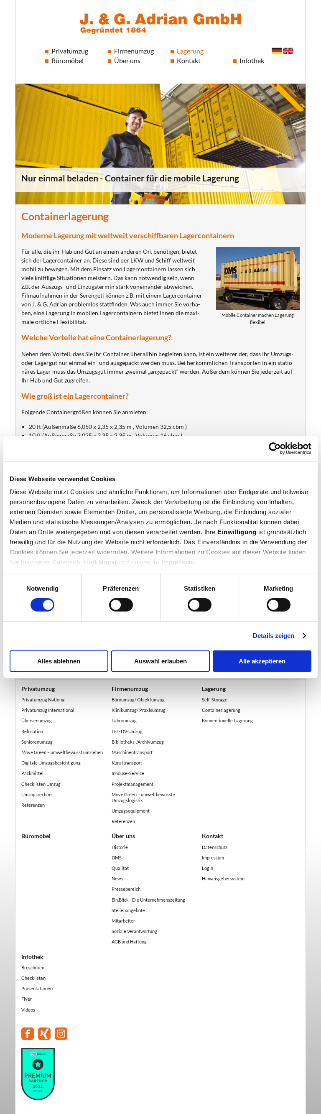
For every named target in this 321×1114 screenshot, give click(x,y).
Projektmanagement (132, 784)
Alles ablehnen (58, 661)
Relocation (32, 731)
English (288, 51)
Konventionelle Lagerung (227, 720)
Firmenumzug (134, 51)
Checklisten (33, 978)
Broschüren (32, 967)
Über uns (127, 60)
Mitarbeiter (123, 920)
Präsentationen (37, 988)
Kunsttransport (127, 762)
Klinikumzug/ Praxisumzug (139, 710)
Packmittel (32, 773)
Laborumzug (124, 720)
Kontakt (189, 60)
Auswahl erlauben (160, 661)
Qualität (120, 868)
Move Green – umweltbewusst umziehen (62, 752)
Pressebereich (126, 889)
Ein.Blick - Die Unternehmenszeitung (148, 899)
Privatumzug (69, 51)
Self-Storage (214, 699)
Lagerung (190, 51)
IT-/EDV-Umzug (127, 731)
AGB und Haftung (129, 941)
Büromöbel (67, 60)
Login (207, 868)
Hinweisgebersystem (223, 878)
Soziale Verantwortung (134, 931)
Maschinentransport (132, 752)
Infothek (251, 60)
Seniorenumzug (37, 741)
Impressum (213, 857)
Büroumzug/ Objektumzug (138, 699)
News (117, 878)
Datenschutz (214, 847)
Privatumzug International (47, 710)
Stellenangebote (128, 910)
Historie (120, 847)
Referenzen (33, 805)
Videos (28, 1009)
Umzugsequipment (131, 810)
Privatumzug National (43, 699)
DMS (117, 857)
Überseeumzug (36, 720)
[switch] (121, 605)
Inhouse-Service (128, 773)
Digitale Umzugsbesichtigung (51, 762)
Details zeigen (273, 635)
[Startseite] (160, 23)
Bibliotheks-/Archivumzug (138, 741)
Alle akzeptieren (262, 661)
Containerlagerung (221, 710)
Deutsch (277, 51)
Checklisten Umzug (41, 784)
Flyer (26, 999)
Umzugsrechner (37, 794)
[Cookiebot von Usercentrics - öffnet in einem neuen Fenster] (274, 448)
